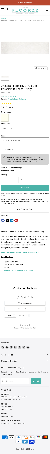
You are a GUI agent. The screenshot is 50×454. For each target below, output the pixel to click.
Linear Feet (5, 124)
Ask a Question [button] (26, 309)
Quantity (4, 175)
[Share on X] (7, 220)
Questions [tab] (23, 315)
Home (3, 18)
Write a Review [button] (26, 303)
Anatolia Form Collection (17, 99)
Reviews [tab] (9, 315)
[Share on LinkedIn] (11, 220)
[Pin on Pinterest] (16, 220)
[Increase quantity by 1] (21, 180)
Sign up (36, 381)
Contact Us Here (7, 416)
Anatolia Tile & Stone (11, 96)
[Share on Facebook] (3, 220)
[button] (46, 9)
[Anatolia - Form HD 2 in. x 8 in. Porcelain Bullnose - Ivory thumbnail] (5, 76)
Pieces (4, 136)
